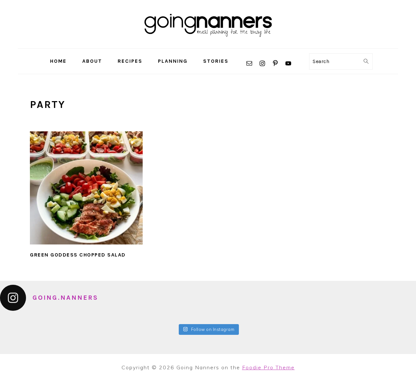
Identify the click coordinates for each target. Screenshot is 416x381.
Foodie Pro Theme (268, 367)
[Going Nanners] (208, 44)
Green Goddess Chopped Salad (78, 255)
